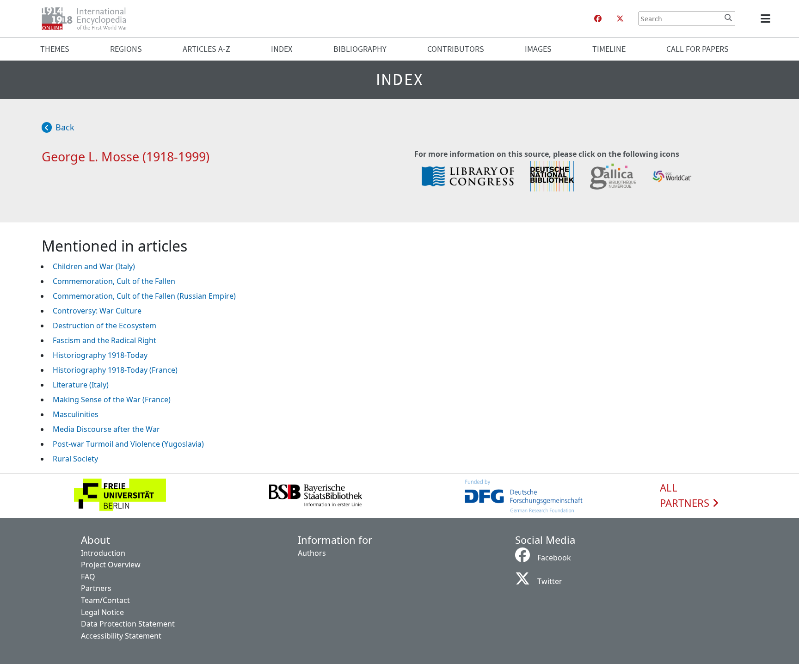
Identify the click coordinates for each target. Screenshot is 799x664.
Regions (126, 48)
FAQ (88, 577)
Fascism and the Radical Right (104, 340)
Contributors (455, 48)
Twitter (549, 581)
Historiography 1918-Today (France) (115, 370)
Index (281, 48)
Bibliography (360, 48)
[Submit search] (728, 18)
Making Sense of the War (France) (112, 399)
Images (538, 48)
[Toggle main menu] (767, 18)
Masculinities (75, 414)
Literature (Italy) (81, 385)
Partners (96, 588)
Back (64, 127)
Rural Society (75, 459)
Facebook (554, 558)
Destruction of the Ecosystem (104, 325)
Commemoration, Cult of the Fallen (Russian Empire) (144, 296)
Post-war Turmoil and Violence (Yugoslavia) (128, 444)
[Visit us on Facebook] (598, 18)
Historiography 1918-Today (100, 355)
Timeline (609, 48)
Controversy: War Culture (97, 311)
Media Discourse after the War (106, 429)
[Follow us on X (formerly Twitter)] (620, 18)
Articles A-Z (206, 48)
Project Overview (111, 564)
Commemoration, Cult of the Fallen (114, 281)
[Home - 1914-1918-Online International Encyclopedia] (88, 18)
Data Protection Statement (128, 624)
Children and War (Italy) (94, 266)
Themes (54, 48)
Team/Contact (105, 600)
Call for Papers (697, 48)
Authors (312, 553)
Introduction (103, 553)
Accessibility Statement (121, 636)
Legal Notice (102, 612)
